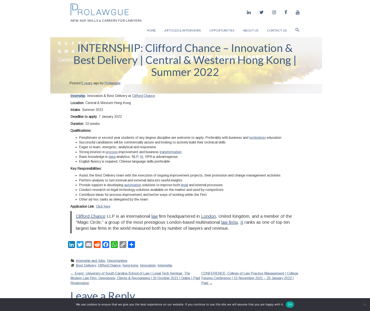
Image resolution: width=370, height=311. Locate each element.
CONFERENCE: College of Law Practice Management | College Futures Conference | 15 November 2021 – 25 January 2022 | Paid (249, 278)
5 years (86, 83)
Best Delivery (86, 265)
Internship (77, 96)
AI (141, 157)
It (241, 222)
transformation (171, 152)
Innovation (148, 265)
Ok (290, 304)
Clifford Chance (143, 96)
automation (132, 185)
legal (184, 185)
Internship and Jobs (90, 261)
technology (257, 137)
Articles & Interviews (182, 30)
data (112, 157)
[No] (365, 304)
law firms (229, 222)
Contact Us (277, 30)
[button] (297, 30)
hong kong (130, 265)
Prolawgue (112, 83)
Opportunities (221, 30)
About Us (250, 30)
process (112, 152)
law (154, 216)
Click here (103, 206)
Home (151, 30)
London (208, 216)
